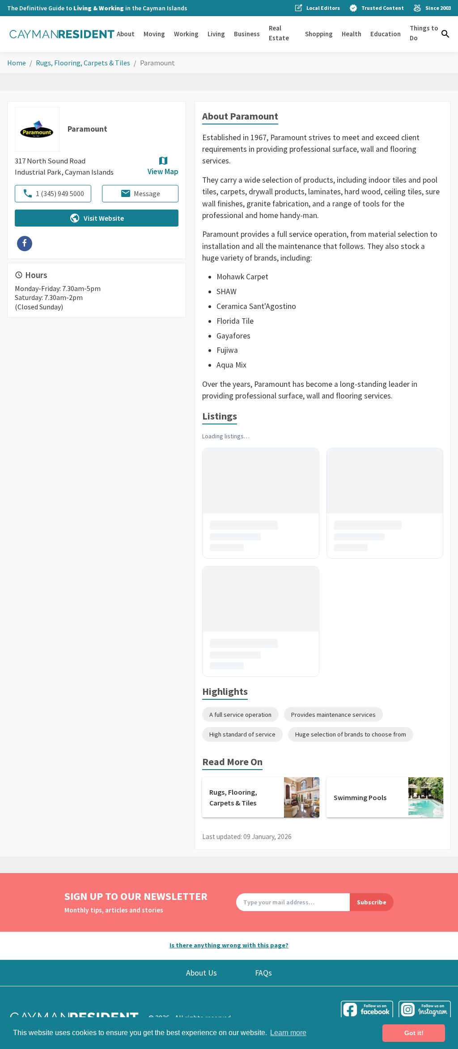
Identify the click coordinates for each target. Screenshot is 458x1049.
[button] (445, 34)
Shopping (319, 34)
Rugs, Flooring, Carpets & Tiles (83, 62)
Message (147, 193)
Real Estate (279, 33)
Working (186, 34)
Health (351, 34)
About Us (201, 973)
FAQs (263, 973)
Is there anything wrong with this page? (229, 945)
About (126, 34)
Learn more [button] (288, 1032)
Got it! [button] (414, 1032)
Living (216, 34)
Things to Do (424, 33)
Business (247, 34)
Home (16, 62)
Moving (154, 34)
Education (385, 34)
